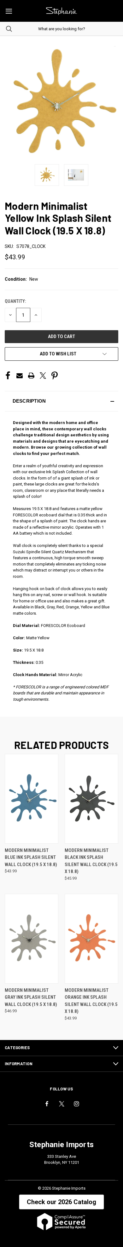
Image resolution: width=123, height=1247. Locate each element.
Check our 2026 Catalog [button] (61, 1202)
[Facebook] (8, 375)
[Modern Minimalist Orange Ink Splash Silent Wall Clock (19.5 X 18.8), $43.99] (91, 938)
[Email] (19, 375)
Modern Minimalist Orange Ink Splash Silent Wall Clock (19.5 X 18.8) (91, 1000)
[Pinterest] (54, 375)
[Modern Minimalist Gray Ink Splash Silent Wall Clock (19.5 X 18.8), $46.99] (31, 938)
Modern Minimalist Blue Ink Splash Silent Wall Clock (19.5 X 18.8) (31, 857)
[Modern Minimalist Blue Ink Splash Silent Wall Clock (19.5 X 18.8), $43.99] (31, 798)
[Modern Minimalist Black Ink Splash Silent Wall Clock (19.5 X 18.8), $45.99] (91, 798)
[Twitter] (43, 375)
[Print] (31, 375)
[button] (61, 401)
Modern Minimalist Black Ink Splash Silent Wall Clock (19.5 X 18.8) (91, 861)
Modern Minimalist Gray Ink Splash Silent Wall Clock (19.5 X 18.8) (31, 997)
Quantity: (15, 301)
